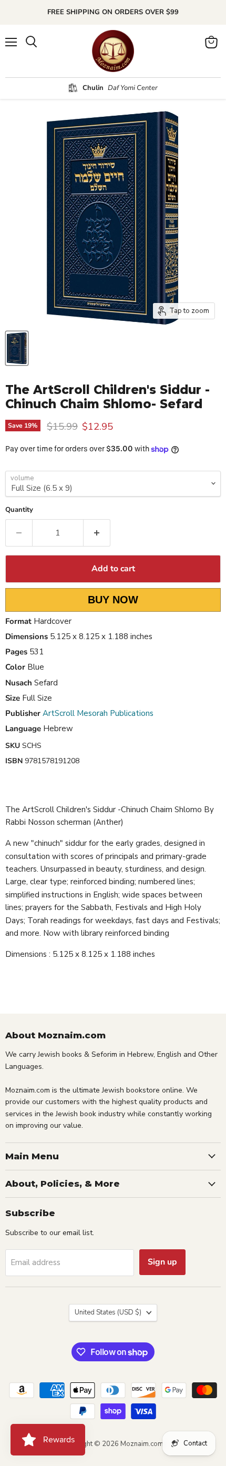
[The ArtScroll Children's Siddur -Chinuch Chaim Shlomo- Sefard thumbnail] (17, 348)
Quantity (19, 510)
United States (108, 1312)
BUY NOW (113, 599)
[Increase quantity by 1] (97, 533)
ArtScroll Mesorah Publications (98, 713)
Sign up (162, 1262)
